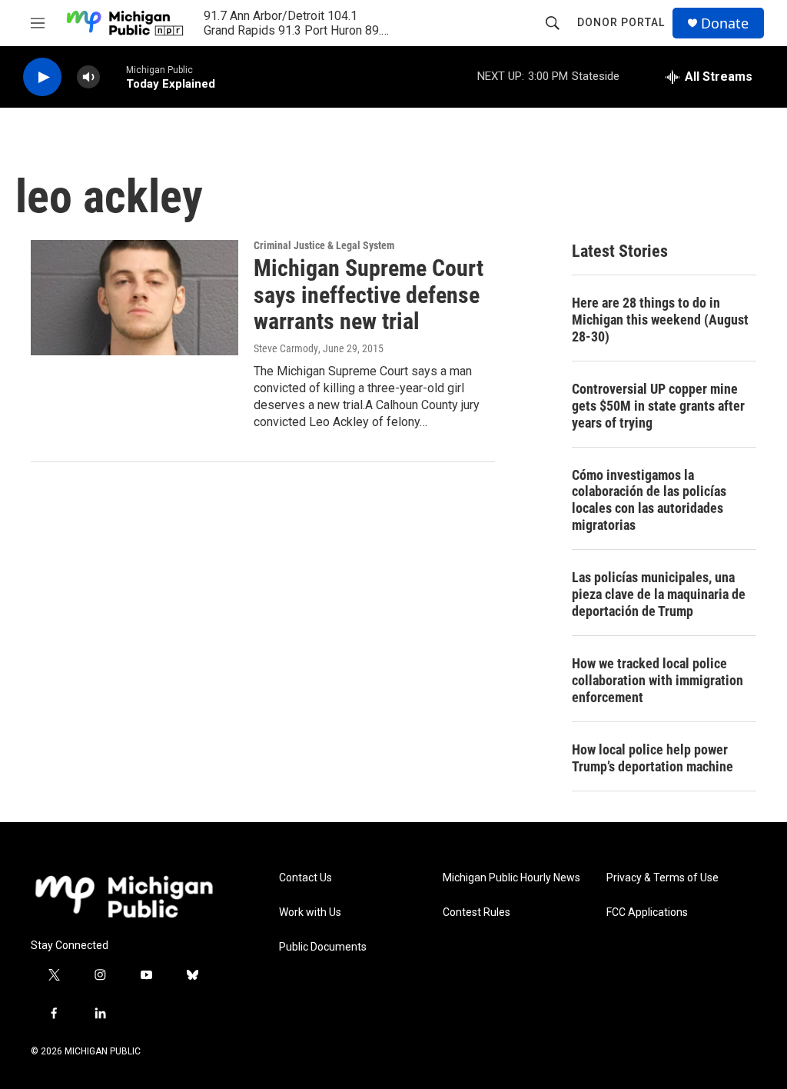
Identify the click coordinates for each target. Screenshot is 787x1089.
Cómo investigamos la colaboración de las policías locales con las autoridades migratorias (649, 500)
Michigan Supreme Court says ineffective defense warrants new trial (368, 295)
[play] (42, 77)
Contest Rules (476, 912)
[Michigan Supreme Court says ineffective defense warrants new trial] (134, 297)
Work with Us (310, 912)
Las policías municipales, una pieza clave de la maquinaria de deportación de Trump (658, 594)
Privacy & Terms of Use (662, 878)
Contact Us (305, 878)
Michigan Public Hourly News (511, 878)
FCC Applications (647, 912)
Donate (725, 23)
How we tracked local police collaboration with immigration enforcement (657, 680)
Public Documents (323, 947)
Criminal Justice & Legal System (324, 245)
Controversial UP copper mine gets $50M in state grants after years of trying (658, 406)
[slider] (113, 76)
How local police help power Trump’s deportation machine (652, 757)
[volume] (88, 77)
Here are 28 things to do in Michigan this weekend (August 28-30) (660, 320)
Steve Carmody (286, 348)
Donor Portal (621, 22)
